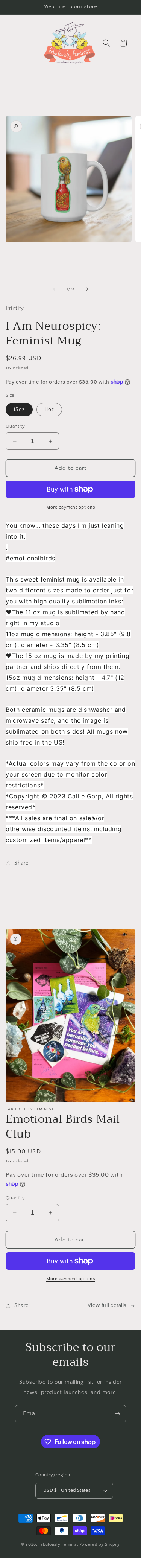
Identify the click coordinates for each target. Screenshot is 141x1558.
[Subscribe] (117, 1413)
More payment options (70, 507)
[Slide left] (54, 289)
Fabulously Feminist (58, 1544)
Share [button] (21, 863)
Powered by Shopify (99, 1544)
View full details (107, 1305)
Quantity (15, 426)
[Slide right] (87, 289)
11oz (49, 410)
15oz (19, 410)
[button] (15, 43)
